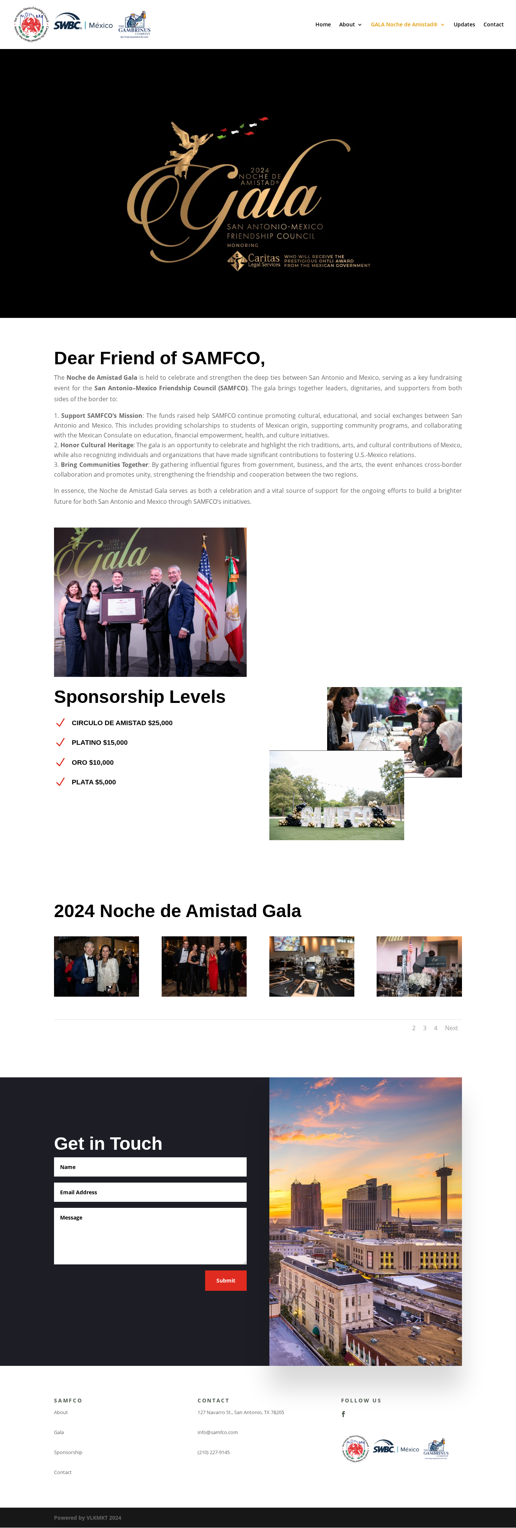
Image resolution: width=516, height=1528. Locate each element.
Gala (59, 1432)
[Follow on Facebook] (343, 1414)
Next (451, 1028)
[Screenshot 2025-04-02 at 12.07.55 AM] (419, 994)
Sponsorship (68, 1452)
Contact (494, 25)
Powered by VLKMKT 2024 (87, 1517)
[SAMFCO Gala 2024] (96, 994)
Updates (464, 25)
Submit (225, 1280)
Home (323, 25)
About (347, 25)
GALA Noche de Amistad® (404, 25)
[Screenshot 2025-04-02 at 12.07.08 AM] (311, 994)
